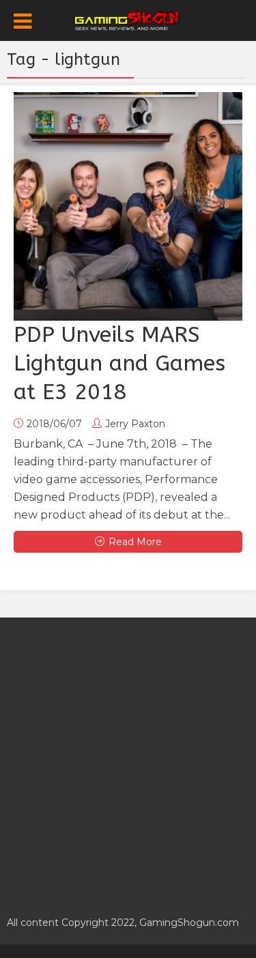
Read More (135, 542)
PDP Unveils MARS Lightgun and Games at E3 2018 (119, 363)
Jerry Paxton (135, 424)
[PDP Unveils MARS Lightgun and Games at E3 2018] (128, 206)
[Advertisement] (128, 759)
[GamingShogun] (128, 19)
